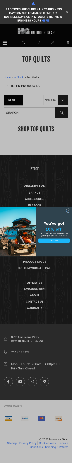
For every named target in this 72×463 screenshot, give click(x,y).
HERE (45, 20)
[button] (67, 12)
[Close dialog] (68, 210)
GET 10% (54, 240)
